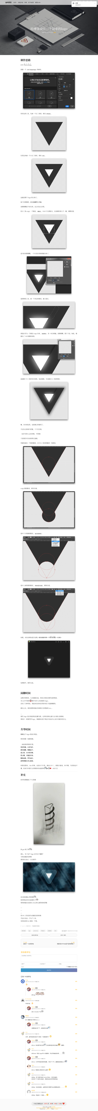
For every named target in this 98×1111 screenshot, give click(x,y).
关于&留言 (31, 2)
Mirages (56, 1108)
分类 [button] (14, 2)
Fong (26, 980)
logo (29, 930)
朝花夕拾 (20, 2)
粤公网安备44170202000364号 (55, 1107)
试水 (55, 930)
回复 (76, 981)
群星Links (38, 2)
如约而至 (8, 2)
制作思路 (23, 930)
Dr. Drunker (28, 999)
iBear (33, 1065)
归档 (25, 2)
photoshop (35, 930)
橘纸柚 (27, 1015)
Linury (33, 988)
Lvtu (26, 1032)
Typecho (48, 1108)
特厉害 (33, 1090)
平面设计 (43, 930)
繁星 (55, 32)
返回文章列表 (35, 935)
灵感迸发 (49, 930)
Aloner (33, 1007)
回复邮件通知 (72, 966)
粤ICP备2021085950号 (41, 1107)
